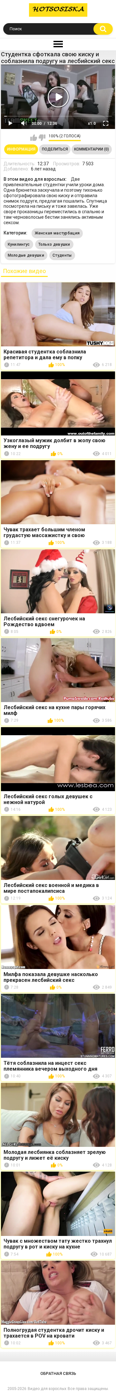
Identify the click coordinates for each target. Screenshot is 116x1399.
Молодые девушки (26, 255)
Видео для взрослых (47, 1388)
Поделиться (55, 149)
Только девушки (54, 244)
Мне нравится (33, 137)
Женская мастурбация (57, 233)
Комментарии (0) (91, 149)
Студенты (62, 255)
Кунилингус (19, 244)
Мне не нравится (42, 137)
